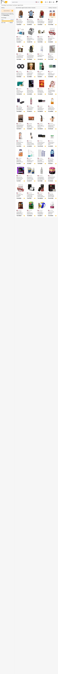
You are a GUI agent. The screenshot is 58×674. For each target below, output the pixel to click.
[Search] (42, 2)
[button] (47, 2)
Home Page (3, 5)
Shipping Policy (6, 15)
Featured (54, 7)
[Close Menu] (1, 2)
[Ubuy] (5, 2)
